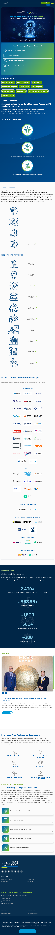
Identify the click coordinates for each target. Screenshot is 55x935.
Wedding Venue (8, 95)
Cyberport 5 (21, 91)
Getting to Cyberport (45, 2)
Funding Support (8, 82)
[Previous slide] (3, 693)
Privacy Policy (31, 910)
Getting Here (30, 881)
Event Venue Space (9, 86)
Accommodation (8, 91)
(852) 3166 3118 (6, 901)
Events (48, 4)
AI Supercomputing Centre (38, 91)
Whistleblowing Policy (33, 913)
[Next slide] (6, 693)
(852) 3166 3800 (6, 898)
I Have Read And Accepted (27, 931)
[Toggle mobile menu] (52, 3)
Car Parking (36, 82)
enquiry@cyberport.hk (8, 903)
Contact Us (30, 884)
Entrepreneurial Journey (7, 879)
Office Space (24, 86)
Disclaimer (3, 910)
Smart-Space (37, 86)
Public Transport (23, 82)
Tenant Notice (31, 879)
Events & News (4, 881)
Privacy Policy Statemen (19, 926)
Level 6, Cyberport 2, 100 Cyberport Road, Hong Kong (15, 895)
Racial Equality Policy (6, 913)
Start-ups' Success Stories (7, 884)
